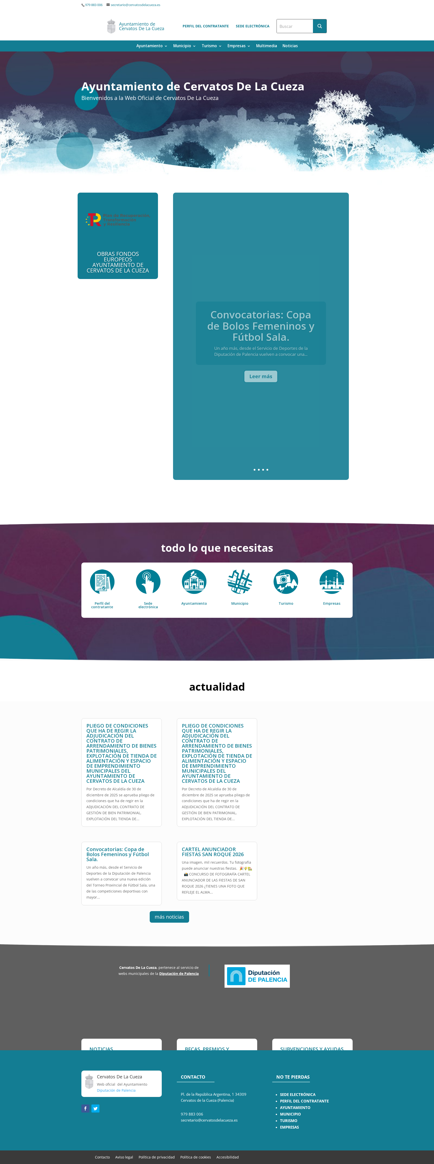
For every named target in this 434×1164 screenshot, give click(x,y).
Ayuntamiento (149, 46)
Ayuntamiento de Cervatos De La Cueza (141, 26)
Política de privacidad (157, 1157)
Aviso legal (124, 1157)
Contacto (102, 1157)
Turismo (209, 46)
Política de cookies (195, 1157)
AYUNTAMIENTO (295, 1107)
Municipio (182, 46)
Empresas (237, 46)
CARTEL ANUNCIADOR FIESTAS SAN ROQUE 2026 (213, 852)
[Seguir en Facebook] (85, 1108)
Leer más (260, 370)
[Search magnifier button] (320, 26)
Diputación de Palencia (179, 973)
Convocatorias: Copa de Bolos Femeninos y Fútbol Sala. (260, 320)
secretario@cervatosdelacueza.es (135, 5)
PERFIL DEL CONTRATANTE (304, 1101)
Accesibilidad (227, 1157)
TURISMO (288, 1120)
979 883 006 (93, 5)
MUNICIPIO (290, 1114)
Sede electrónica (252, 26)
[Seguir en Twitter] (95, 1108)
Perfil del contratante (206, 26)
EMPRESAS (289, 1127)
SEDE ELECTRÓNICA (297, 1094)
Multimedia (266, 46)
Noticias (290, 46)
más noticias (169, 916)
